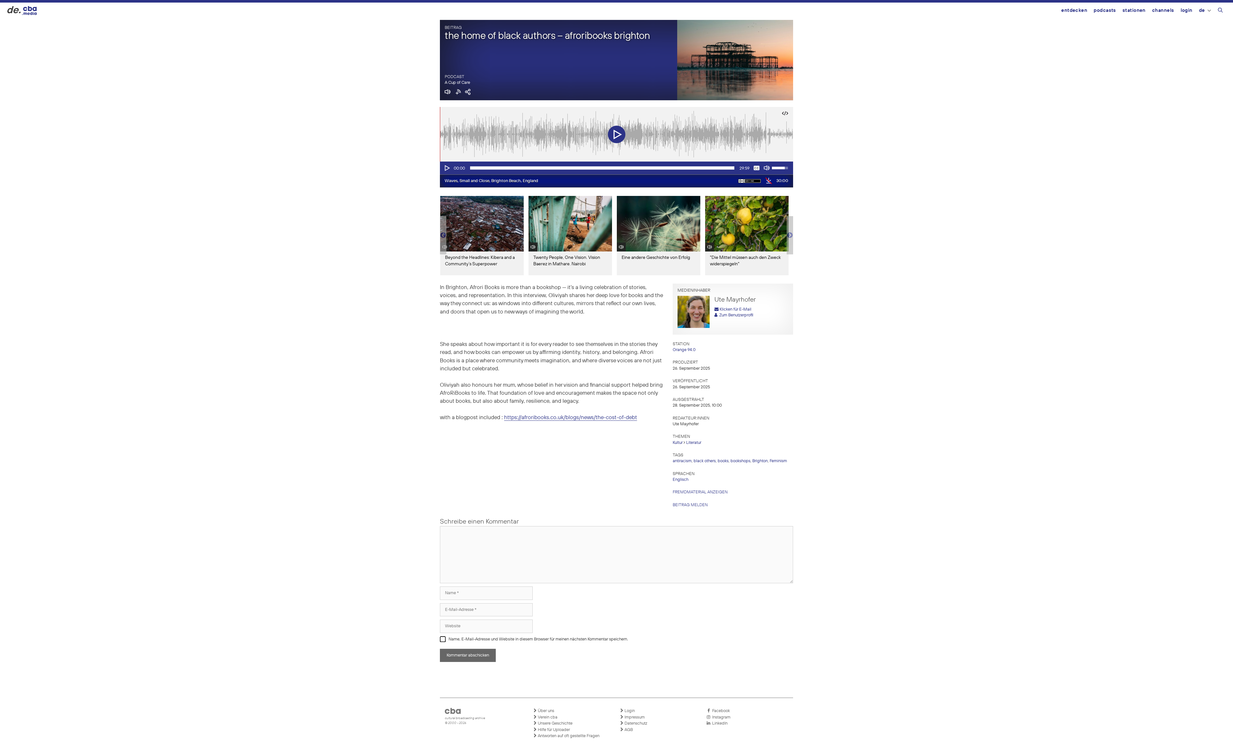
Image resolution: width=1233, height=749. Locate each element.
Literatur (693, 443)
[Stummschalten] (767, 168)
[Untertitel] (756, 168)
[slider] (602, 168)
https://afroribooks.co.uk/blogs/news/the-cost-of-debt (570, 417)
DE (1202, 10)
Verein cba (547, 717)
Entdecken (1074, 10)
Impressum (634, 717)
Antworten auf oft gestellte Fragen (568, 736)
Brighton (760, 461)
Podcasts (1105, 10)
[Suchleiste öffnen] (1220, 11)
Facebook (720, 711)
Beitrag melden (690, 505)
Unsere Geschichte (555, 723)
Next (790, 235)
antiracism (682, 461)
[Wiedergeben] (446, 168)
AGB (628, 730)
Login (1187, 10)
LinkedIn (719, 723)
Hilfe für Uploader (553, 730)
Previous (443, 235)
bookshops (740, 461)
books (723, 461)
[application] (616, 168)
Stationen (1134, 10)
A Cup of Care (457, 83)
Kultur (678, 443)
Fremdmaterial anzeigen (700, 492)
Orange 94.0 (684, 350)
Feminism (778, 461)
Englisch (680, 480)
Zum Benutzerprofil (735, 315)
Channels (1163, 10)
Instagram (720, 717)
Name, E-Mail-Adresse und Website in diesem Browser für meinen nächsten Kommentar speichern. (538, 639)
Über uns (545, 711)
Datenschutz (635, 723)
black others (705, 461)
